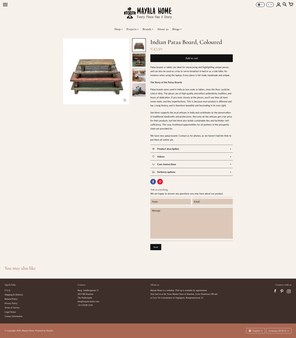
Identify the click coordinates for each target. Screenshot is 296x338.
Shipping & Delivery (14, 295)
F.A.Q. (8, 290)
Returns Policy (11, 299)
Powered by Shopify (44, 331)
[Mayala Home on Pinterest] (282, 292)
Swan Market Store (175, 294)
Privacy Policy (11, 303)
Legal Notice (10, 312)
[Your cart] (290, 4)
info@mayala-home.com (88, 301)
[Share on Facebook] (153, 181)
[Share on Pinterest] (160, 181)
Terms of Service (12, 308)
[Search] (284, 4)
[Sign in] (278, 4)
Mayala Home (28, 331)
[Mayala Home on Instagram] (288, 292)
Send (155, 247)
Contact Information (13, 316)
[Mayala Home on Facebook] (275, 292)
